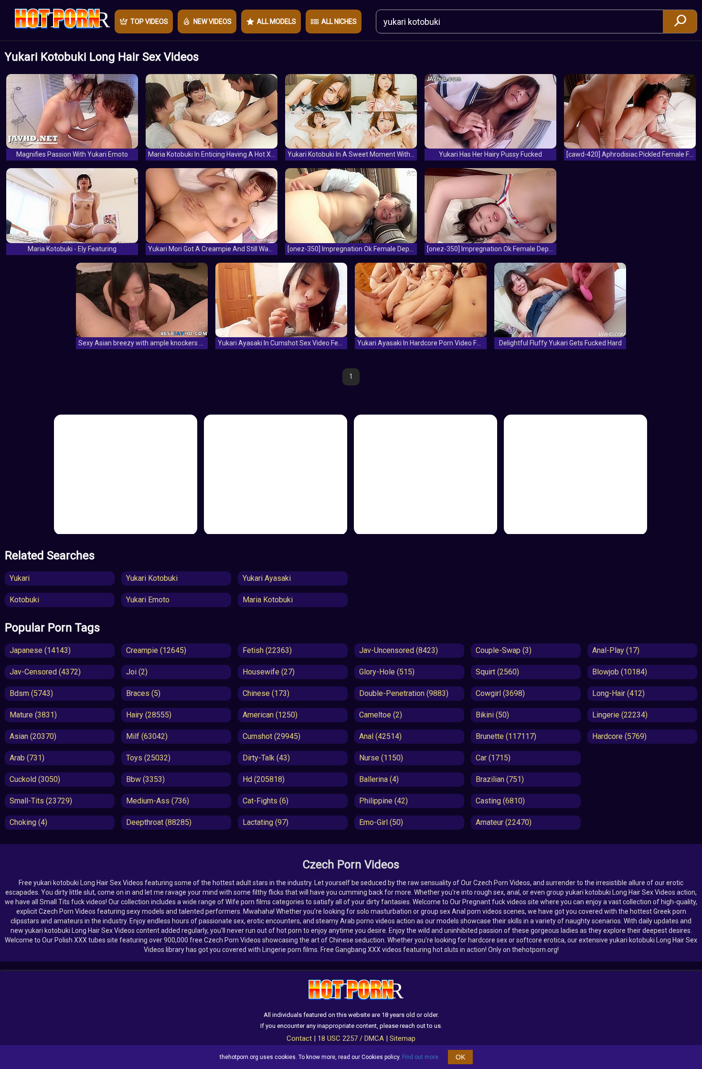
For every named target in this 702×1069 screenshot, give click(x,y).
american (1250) (270, 714)
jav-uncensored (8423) (398, 650)
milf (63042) (147, 736)
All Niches (339, 21)
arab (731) (27, 757)
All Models (276, 21)
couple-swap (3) (504, 650)
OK (460, 1057)
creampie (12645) (156, 650)
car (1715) (493, 757)
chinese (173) (266, 693)
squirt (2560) (497, 671)
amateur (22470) (504, 822)
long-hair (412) (618, 693)
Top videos (149, 21)
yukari (20, 578)
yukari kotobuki (152, 578)
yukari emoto (148, 599)
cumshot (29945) (271, 736)
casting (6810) (500, 800)
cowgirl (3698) (500, 693)
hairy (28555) (148, 714)
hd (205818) (264, 779)
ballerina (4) (379, 779)
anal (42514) (380, 736)
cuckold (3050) (35, 779)
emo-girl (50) (381, 822)
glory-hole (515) (387, 671)
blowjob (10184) (619, 671)
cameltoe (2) (380, 714)
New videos (212, 21)
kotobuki (24, 599)
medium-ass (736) (157, 800)
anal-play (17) (615, 650)
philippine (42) (383, 800)
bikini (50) (492, 714)
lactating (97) (265, 822)
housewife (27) (269, 671)
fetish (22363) (267, 650)
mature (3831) (33, 714)
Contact (299, 1038)
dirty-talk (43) (266, 757)
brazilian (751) (500, 779)
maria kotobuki (268, 599)
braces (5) (143, 693)
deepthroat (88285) (158, 822)
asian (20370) (33, 736)
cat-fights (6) (265, 800)
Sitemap (402, 1038)
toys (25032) (148, 757)
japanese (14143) (40, 650)
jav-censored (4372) (45, 671)
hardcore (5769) (619, 736)
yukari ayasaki (267, 578)
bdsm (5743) (31, 693)
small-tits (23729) (41, 800)
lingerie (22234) (620, 714)
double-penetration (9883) (403, 693)
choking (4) (28, 822)
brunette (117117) (506, 736)
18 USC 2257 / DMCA (351, 1038)
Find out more (420, 1057)
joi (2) (137, 671)
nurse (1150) (381, 757)
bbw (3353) (145, 779)
